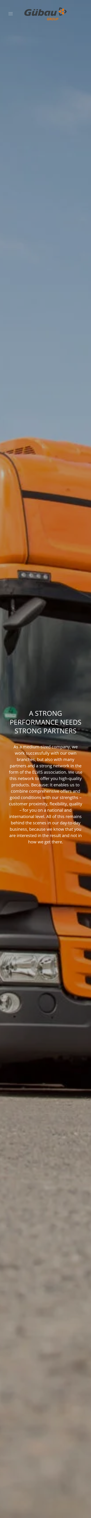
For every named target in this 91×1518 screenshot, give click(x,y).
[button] (10, 13)
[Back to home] (45, 13)
